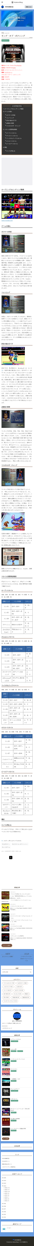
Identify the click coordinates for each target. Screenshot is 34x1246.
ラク (29, 829)
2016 (4, 1211)
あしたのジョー (7, 449)
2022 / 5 (7, 1200)
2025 (4, 1177)
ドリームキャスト (14, 1041)
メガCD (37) (19, 986)
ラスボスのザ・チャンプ (13, 126)
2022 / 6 (7, 1199)
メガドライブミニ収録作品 (8, 1167)
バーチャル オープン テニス (18, 1059)
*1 (2, 370)
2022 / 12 (7, 1187)
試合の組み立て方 (11, 120)
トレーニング (10, 118)
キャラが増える (10, 151)
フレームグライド (15, 1089)
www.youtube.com (7, 220)
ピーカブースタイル (12, 143)
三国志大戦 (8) (15, 997)
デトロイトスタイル (12, 135)
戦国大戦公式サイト (7, 1164)
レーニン (6, 292)
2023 (4, 1183)
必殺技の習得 (10, 123)
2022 (4, 1186)
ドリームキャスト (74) (9, 983)
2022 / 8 (7, 1195)
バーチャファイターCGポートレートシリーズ (26, 958)
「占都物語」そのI (15, 1079)
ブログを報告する (23, 1242)
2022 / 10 (7, 1191)
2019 (4, 1203)
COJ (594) (6, 997)
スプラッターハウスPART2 (17, 936)
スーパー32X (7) (7, 990)
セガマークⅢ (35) (19, 990)
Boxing (19, 65)
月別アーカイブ (17, 1174)
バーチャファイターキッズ (16, 906)
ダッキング (21, 368)
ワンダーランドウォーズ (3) (10, 1001)
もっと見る (5, 1138)
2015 (4, 1214)
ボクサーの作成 (10, 115)
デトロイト (5, 637)
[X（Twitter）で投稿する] (10, 857)
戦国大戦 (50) (26, 997)
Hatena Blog (15, 1242)
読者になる (28, 7)
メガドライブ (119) (8, 986)
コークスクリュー (25, 445)
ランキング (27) (17, 994)
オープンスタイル (11, 133)
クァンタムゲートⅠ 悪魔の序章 (18, 1128)
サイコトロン (14, 1069)
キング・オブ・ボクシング (13, 36)
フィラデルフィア (7, 685)
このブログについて (7, 1028)
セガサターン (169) (22, 983)
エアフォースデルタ (16, 1039)
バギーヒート (14, 1099)
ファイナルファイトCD (16, 926)
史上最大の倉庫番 (15, 1118)
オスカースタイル (11, 141)
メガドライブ (20, 1051)
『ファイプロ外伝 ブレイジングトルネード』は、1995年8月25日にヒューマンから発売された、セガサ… (21, 896)
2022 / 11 (7, 1189)
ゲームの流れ (8, 111)
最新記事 (17, 1035)
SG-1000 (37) (7, 994)
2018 (4, 1206)
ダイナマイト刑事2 (7, 956)
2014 (4, 1217)
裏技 (5, 147)
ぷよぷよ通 (13, 1049)
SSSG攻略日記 (9, 7)
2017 (4, 1209)
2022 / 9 (7, 1193)
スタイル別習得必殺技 (10, 129)
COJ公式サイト (6, 1161)
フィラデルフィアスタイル (14, 138)
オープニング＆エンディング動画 (13, 109)
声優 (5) (26, 994)
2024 (4, 1180)
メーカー (9, 1228)
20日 (14, 68)
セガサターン (5, 40)
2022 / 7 (7, 1197)
